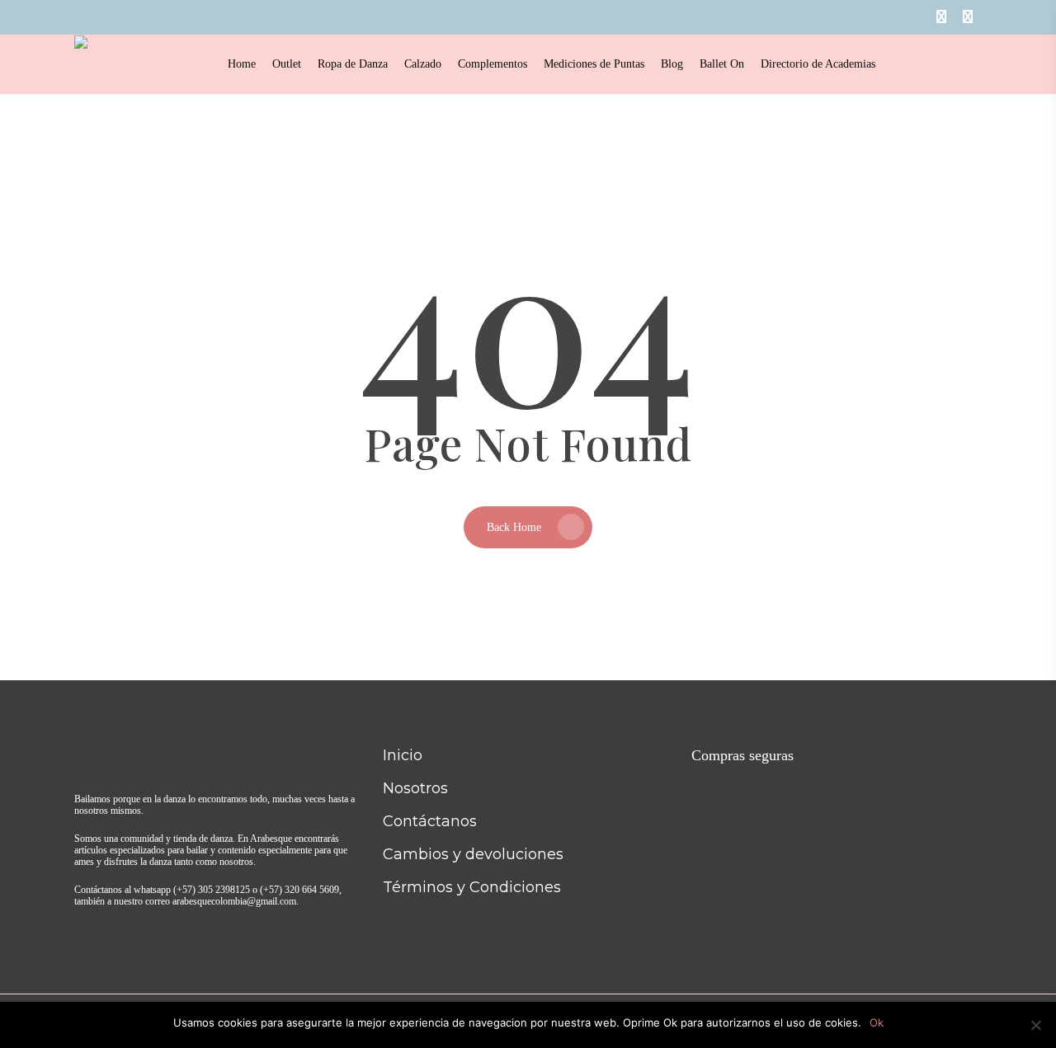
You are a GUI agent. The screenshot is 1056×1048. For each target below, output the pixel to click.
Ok (877, 1022)
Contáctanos (430, 821)
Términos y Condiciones (472, 887)
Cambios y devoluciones (473, 854)
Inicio (402, 755)
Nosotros (415, 788)
